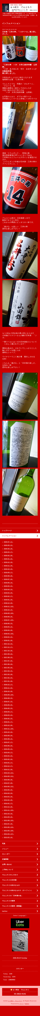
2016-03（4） (8, 715)
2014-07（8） (8, 783)
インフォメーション (9, 536)
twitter (4, 911)
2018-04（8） (8, 630)
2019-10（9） (8, 569)
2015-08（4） (8, 739)
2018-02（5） (8, 637)
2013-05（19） (9, 830)
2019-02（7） (8, 596)
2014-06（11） (9, 786)
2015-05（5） (8, 749)
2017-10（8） (8, 650)
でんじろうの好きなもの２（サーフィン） (17, 890)
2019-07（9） (8, 579)
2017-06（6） (8, 664)
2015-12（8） (8, 725)
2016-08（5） (8, 698)
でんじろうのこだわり (10, 875)
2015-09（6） (8, 735)
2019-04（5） (8, 589)
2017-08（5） (8, 657)
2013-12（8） (8, 807)
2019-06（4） (8, 582)
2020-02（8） (8, 555)
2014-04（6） (8, 793)
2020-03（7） (8, 552)
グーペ (21, 1004)
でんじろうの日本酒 (9, 880)
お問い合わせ (7, 864)
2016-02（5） (8, 718)
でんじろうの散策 (8, 901)
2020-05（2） (8, 545)
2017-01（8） (8, 681)
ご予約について (7, 869)
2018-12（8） (8, 603)
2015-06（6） (8, 745)
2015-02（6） (8, 759)
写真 (3, 843)
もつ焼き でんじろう (15, 1001)
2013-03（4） (8, 837)
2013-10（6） (8, 813)
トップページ (7, 530)
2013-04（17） (9, 834)
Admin (27, 1004)
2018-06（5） (8, 623)
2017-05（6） (8, 667)
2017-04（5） (8, 671)
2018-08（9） (8, 616)
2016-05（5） (8, 708)
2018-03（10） (9, 633)
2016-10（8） (8, 691)
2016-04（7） (8, 711)
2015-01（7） (8, 762)
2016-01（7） (8, 722)
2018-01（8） (8, 640)
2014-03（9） (8, 796)
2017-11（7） (8, 647)
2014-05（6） (8, 790)
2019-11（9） (8, 565)
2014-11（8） (8, 769)
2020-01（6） (8, 559)
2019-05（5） (8, 586)
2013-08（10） (9, 820)
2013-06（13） (9, 827)
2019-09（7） (8, 572)
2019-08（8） (8, 576)
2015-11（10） (9, 728)
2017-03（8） (8, 674)
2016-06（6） (8, 705)
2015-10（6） (8, 732)
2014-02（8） (8, 800)
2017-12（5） (8, 644)
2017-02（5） (8, 678)
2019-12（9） (8, 562)
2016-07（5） (8, 701)
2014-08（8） (8, 779)
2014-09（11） (9, 776)
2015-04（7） (8, 752)
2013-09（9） (8, 817)
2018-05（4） (8, 627)
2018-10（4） (8, 610)
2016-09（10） (9, 694)
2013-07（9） (8, 824)
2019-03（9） (8, 593)
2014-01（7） (8, 803)
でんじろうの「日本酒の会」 (12, 895)
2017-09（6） (8, 654)
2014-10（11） (9, 773)
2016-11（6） (8, 688)
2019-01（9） (8, 599)
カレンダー (6, 854)
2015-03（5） (8, 756)
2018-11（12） (9, 606)
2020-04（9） (8, 548)
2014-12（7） (8, 766)
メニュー (5, 849)
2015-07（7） (8, 742)
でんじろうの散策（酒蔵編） (12, 906)
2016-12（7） (8, 684)
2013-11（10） (9, 810)
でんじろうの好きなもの (11, 885)
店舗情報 (5, 859)
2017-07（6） (8, 661)
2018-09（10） (9, 613)
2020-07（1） (8, 542)
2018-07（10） (9, 620)
